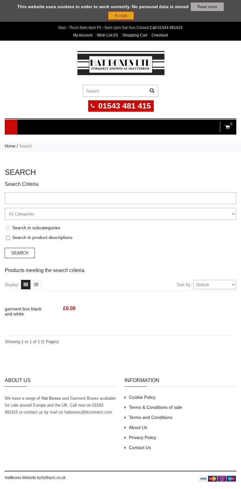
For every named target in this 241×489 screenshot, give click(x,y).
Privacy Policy (142, 437)
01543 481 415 (124, 105)
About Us (138, 427)
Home (10, 146)
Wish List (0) (107, 35)
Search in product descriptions (42, 237)
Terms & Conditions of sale (155, 407)
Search (25, 146)
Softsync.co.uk (53, 477)
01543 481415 (170, 27)
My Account (83, 35)
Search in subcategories (36, 227)
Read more (207, 6)
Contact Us (140, 447)
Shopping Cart (134, 35)
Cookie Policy (142, 397)
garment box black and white (23, 311)
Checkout (160, 35)
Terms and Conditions (150, 417)
